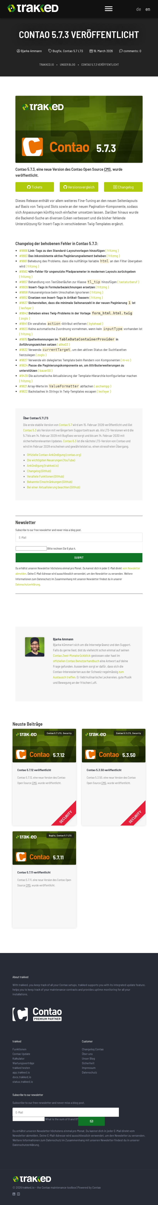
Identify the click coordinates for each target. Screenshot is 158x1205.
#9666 (23, 250)
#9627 (23, 360)
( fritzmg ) (112, 250)
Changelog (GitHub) (39, 471)
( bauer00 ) (45, 370)
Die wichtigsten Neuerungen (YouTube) (51, 460)
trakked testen (21, 1067)
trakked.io (46, 64)
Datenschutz (89, 1072)
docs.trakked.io (22, 1077)
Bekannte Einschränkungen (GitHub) (49, 482)
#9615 (23, 339)
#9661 (23, 261)
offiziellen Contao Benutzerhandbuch (76, 661)
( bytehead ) (95, 323)
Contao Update (21, 1054)
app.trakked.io (21, 1072)
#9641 (23, 323)
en (147, 9)
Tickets (36, 187)
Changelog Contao (93, 1049)
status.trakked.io (23, 1081)
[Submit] (91, 1121)
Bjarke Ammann (31, 51)
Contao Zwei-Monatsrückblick (72, 655)
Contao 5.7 (65, 425)
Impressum (89, 1067)
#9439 (23, 375)
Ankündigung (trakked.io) (42, 465)
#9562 (23, 271)
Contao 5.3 (29, 430)
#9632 (23, 349)
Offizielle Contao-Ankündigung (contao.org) (54, 455)
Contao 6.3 (69, 441)
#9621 (23, 386)
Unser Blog (67, 64)
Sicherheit (88, 1063)
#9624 (23, 365)
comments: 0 (132, 51)
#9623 (23, 329)
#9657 (23, 282)
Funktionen (19, 1049)
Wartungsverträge (23, 1063)
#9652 (23, 297)
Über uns (87, 1054)
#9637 (23, 302)
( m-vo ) (126, 360)
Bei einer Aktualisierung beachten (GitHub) (53, 487)
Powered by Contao (89, 1187)
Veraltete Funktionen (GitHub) (45, 476)
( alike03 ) (63, 344)
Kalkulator (18, 1058)
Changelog (125, 187)
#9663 (23, 256)
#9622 (23, 391)
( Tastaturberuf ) (128, 282)
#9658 (23, 292)
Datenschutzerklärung (27, 584)
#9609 (23, 287)
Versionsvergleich (81, 187)
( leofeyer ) (26, 308)
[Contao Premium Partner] (37, 1015)
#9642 (23, 313)
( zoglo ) (24, 318)
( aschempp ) (102, 386)
